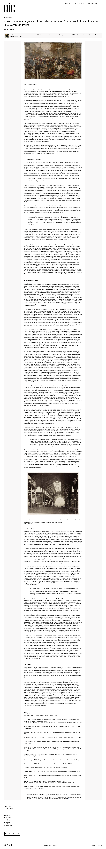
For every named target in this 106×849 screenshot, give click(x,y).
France (8, 820)
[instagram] (7, 845)
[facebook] (5, 845)
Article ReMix (9, 808)
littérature (8, 824)
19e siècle (8, 817)
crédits (100, 845)
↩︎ (68, 798)
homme (8, 822)
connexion (93, 845)
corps (7, 819)
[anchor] (11, 845)
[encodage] (101, 3)
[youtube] (9, 845)
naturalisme (9, 825)
